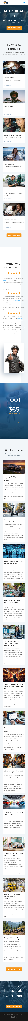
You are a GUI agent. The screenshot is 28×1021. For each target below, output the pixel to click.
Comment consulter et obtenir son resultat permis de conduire (13, 730)
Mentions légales (10, 1016)
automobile (14, 1017)
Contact (17, 1016)
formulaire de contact (14, 1006)
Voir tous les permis (14, 235)
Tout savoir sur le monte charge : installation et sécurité (12, 896)
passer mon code (7, 280)
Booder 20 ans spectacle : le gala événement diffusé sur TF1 (13, 686)
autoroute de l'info (14, 27)
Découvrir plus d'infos (14, 969)
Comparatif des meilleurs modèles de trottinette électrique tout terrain (12, 940)
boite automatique (16, 300)
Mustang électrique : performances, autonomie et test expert (14, 479)
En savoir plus (7, 85)
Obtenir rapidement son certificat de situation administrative (12, 643)
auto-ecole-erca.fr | (11, 1014)
